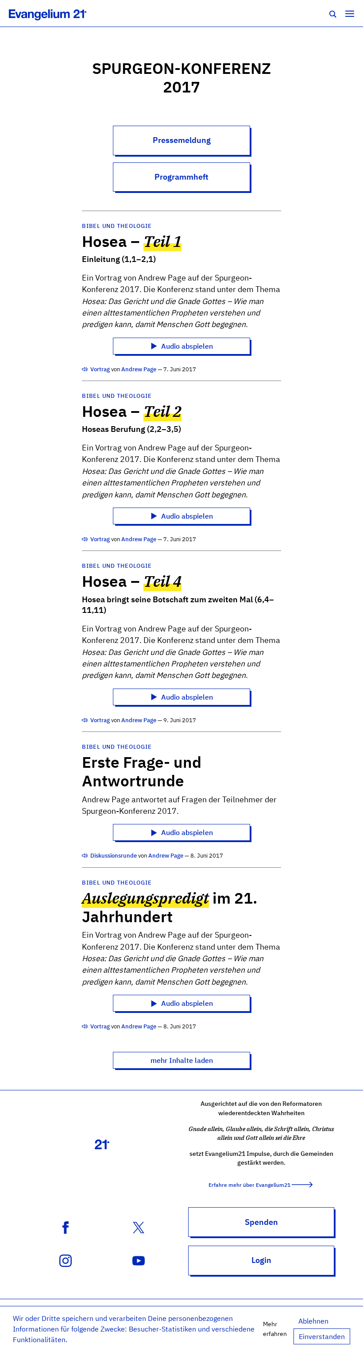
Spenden (261, 1222)
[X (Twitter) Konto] (138, 1226)
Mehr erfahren (275, 1329)
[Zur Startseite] (57, 13)
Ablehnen (313, 1320)
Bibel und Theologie (116, 226)
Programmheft (181, 177)
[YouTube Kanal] (138, 1259)
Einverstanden (322, 1336)
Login (261, 1260)
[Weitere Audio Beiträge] (85, 369)
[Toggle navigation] (350, 13)
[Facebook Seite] (65, 1226)
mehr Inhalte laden (182, 1060)
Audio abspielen (186, 346)
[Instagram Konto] (65, 1259)
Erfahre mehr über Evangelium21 (249, 1185)
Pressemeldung (182, 140)
